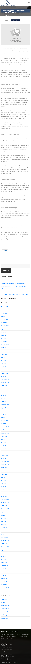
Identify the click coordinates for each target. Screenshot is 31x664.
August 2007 (4, 550)
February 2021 (4, 319)
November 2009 (5, 464)
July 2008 (3, 515)
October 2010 (4, 430)
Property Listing (4, 641)
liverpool (6, 649)
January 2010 (4, 458)
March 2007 (4, 562)
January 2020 (4, 341)
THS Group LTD (14, 662)
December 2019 (5, 344)
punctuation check (5, 611)
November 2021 (5, 313)
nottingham (7, 652)
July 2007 (3, 553)
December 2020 (5, 325)
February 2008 (4, 531)
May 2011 (3, 411)
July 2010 (3, 439)
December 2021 (5, 310)
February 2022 (4, 306)
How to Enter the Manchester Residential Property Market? (15, 294)
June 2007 (3, 556)
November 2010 (5, 426)
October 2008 (4, 505)
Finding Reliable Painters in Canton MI (10, 291)
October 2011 (4, 401)
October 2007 (4, 543)
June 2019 (3, 360)
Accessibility (4, 599)
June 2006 (3, 569)
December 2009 (5, 461)
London (6, 647)
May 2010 (3, 445)
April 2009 (3, 486)
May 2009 (3, 483)
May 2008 (3, 521)
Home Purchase (5, 608)
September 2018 (5, 389)
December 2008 (5, 499)
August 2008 (4, 512)
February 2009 (4, 493)
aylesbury (6, 654)
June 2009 (3, 480)
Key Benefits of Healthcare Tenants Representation (13, 283)
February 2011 (4, 420)
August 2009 (4, 474)
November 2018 (5, 382)
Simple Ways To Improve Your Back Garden (11, 280)
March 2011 (4, 417)
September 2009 (5, 471)
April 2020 (3, 338)
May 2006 (3, 572)
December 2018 (5, 379)
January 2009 (4, 496)
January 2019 (4, 376)
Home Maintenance (5, 605)
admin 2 (3, 602)
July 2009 (3, 477)
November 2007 (5, 540)
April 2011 (3, 414)
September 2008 (5, 509)
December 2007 (5, 537)
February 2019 (4, 373)
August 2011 (4, 407)
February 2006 (4, 581)
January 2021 (4, 322)
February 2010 (4, 455)
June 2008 (3, 518)
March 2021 (4, 316)
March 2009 (4, 490)
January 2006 (4, 584)
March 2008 (4, 527)
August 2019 (4, 354)
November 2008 (5, 502)
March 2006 (4, 578)
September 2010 (5, 433)
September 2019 (5, 351)
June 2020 (3, 332)
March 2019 (4, 370)
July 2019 (3, 357)
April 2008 (3, 524)
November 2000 (5, 587)
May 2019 (3, 363)
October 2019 (4, 348)
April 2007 (3, 559)
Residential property (5, 615)
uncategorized (4, 618)
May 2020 (3, 335)
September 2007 (5, 546)
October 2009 (4, 468)
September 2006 (5, 565)
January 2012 (4, 395)
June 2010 (3, 442)
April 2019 (3, 367)
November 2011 (5, 398)
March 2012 (4, 392)
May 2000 (3, 591)
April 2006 (3, 575)
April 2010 (3, 449)
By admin (6, 20)
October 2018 (4, 385)
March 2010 (4, 452)
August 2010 (4, 436)
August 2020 (4, 329)
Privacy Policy (4, 643)
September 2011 (5, 404)
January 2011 (4, 423)
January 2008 (4, 534)
